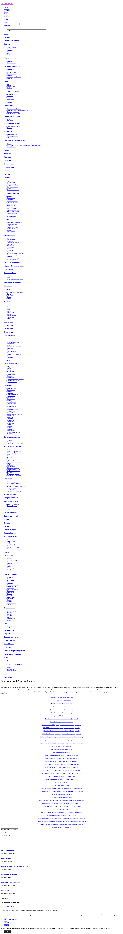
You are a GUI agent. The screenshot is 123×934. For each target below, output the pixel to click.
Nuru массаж (11, 312)
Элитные (10, 424)
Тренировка (10, 225)
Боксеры (9, 615)
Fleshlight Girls (11, 454)
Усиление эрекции (12, 224)
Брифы (9, 614)
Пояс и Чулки (11, 541)
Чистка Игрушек (12, 506)
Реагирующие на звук (13, 432)
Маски (9, 569)
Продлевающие (11, 251)
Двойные (10, 421)
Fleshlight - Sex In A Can (14, 451)
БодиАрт (9, 294)
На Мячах (10, 348)
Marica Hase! (5, 890)
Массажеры (10, 412)
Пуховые (9, 51)
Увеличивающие (12, 213)
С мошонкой (11, 360)
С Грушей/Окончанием (13, 342)
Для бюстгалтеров (12, 571)
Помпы (9, 463)
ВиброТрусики (11, 430)
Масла (9, 306)
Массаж (9, 230)
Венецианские (11, 63)
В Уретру (10, 120)
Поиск (6, 22)
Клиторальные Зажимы (14, 109)
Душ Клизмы (11, 374)
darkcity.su (7, 3)
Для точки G (11, 359)
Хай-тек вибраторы (12, 394)
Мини (9, 345)
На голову (10, 566)
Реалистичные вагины (13, 469)
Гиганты (9, 349)
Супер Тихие (11, 411)
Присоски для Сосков (13, 113)
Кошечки (10, 595)
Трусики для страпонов (14, 491)
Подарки (9, 298)
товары (6, 7)
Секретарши (10, 580)
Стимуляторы (11, 370)
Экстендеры (10, 460)
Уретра (9, 97)
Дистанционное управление (15, 379)
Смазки (9, 276)
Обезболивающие (12, 201)
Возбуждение (11, 182)
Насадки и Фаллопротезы (14, 462)
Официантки (11, 579)
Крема (9, 311)
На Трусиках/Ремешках (14, 485)
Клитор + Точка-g (12, 420)
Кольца (9, 459)
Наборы (9, 75)
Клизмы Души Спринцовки (15, 279)
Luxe (8, 238)
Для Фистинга (11, 216)
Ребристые (10, 248)
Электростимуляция (13, 380)
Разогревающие (11, 208)
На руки (9, 564)
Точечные (10, 250)
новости (6, 9)
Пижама (9, 549)
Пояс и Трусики (11, 539)
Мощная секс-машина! (9, 874)
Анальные (10, 96)
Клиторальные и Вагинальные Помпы (18, 110)
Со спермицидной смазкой (15, 253)
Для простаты (11, 373)
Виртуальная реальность (14, 475)
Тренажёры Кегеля (12, 185)
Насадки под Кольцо (13, 482)
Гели (8, 318)
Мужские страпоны (13, 474)
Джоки (9, 620)
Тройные (9, 405)
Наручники (10, 69)
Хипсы (9, 617)
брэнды (6, 12)
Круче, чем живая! (7, 850)
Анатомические (11, 403)
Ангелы (9, 604)
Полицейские (11, 592)
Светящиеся (10, 245)
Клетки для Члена (12, 136)
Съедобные (10, 317)
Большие (9, 408)
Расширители (11, 86)
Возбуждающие (11, 204)
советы (9, 667)
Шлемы (9, 61)
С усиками (10, 241)
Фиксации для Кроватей (14, 77)
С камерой (10, 433)
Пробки (9, 368)
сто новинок (7, 10)
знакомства (7, 16)
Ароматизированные (13, 242)
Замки (9, 137)
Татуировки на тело (13, 560)
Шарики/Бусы (11, 367)
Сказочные (10, 588)
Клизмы (9, 128)
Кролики (9, 429)
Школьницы (10, 598)
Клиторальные (11, 388)
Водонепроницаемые (13, 409)
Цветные (9, 244)
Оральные (10, 196)
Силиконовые (11, 205)
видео (5, 13)
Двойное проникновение (14, 354)
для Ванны (10, 295)
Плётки (9, 54)
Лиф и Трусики (11, 542)
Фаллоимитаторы (12, 94)
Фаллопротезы (11, 488)
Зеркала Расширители (13, 126)
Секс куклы (10, 457)
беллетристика (11, 670)
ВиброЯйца (10, 417)
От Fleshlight (10, 465)
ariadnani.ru (4, 693)
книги (6, 15)
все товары (7, 25)
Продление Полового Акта (15, 222)
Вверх (6, 832)
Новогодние (10, 583)
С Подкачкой (11, 371)
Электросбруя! (6, 858)
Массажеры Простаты (13, 452)
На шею (9, 558)
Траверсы (10, 71)
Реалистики (10, 343)
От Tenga (10, 472)
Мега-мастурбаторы (13, 468)
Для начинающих (12, 382)
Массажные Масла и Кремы (15, 292)
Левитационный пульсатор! (11, 882)
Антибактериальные (13, 202)
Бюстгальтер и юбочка (13, 547)
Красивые (10, 397)
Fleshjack (9, 456)
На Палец (10, 400)
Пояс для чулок (11, 568)
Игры (9, 297)
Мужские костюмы (12, 585)
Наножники (10, 78)
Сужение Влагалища (13, 211)
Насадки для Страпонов (14, 346)
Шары (9, 85)
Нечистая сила (11, 586)
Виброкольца (11, 466)
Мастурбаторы (11, 449)
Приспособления (12, 315)
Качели (9, 144)
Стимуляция (10, 99)
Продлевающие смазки (13, 210)
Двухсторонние (11, 351)
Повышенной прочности (14, 254)
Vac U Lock (10, 489)
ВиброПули (10, 415)
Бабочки (9, 426)
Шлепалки (10, 50)
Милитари (10, 577)
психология (10, 669)
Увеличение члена (12, 227)
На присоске (11, 352)
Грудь (9, 188)
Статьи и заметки (9, 906)
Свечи (9, 305)
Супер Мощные (11, 402)
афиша (6, 18)
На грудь (9, 561)
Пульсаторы (10, 423)
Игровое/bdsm (11, 618)
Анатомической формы (14, 258)
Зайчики (9, 594)
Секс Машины (11, 147)
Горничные (10, 591)
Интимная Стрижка (13, 190)
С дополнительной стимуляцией (16, 486)
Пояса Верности (12, 134)
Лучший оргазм (11, 181)
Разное (9, 600)
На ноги (9, 563)
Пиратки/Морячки (12, 589)
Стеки (9, 53)
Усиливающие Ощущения (14, 214)
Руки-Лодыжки (11, 72)
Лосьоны (9, 308)
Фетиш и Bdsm (11, 603)
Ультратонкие (11, 247)
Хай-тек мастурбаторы (13, 471)
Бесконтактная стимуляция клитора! (14, 866)
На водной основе (12, 207)
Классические (11, 239)
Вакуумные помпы (12, 187)
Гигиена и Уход (11, 184)
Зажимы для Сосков (13, 112)
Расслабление (11, 277)
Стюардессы (10, 597)
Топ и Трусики (11, 544)
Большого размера (12, 259)
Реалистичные (11, 406)
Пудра (9, 309)
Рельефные (10, 356)
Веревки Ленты (11, 74)
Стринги (9, 612)
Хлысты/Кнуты (11, 47)
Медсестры (10, 582)
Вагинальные (11, 198)
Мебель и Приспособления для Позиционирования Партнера (24, 145)
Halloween (10, 601)
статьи (6, 19)
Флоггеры (10, 48)
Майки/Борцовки (12, 611)
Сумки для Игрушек (13, 504)
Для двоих (10, 393)
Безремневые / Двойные (14, 483)
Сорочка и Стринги (13, 546)
